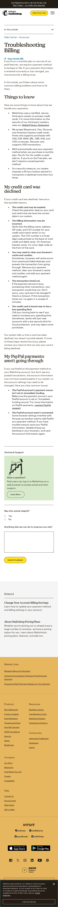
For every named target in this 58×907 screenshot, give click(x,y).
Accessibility (9, 781)
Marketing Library (36, 710)
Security (7, 736)
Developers (33, 743)
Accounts (24, 37)
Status (7, 740)
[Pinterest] (47, 861)
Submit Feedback (15, 560)
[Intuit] (29, 825)
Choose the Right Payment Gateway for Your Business (27, 684)
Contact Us (9, 796)
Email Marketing (11, 718)
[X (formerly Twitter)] (17, 861)
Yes (10, 516)
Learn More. (15, 494)
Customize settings (29, 902)
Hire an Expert (10, 801)
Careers (7, 776)
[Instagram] (25, 861)
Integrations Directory (38, 723)
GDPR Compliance (12, 732)
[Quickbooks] (21, 837)
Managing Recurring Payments (17, 671)
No (10, 519)
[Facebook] (10, 861)
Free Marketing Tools (37, 714)
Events (32, 747)
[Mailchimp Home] (12, 13)
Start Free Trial (39, 13)
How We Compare (11, 727)
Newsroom (8, 767)
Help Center (10, 37)
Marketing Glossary (37, 718)
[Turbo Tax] (20, 831)
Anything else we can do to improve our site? (28, 526)
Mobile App (9, 745)
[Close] (53, 884)
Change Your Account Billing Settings (26, 602)
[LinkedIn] (32, 861)
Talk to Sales (9, 809)
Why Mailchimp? (11, 710)
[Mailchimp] (37, 837)
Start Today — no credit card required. (29, 5)
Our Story (8, 763)
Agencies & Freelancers (39, 738)
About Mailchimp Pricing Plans (22, 621)
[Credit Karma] (36, 831)
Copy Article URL (15, 58)
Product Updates (11, 714)
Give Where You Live (12, 772)
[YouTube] (40, 861)
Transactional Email (12, 723)
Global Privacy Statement (35, 125)
